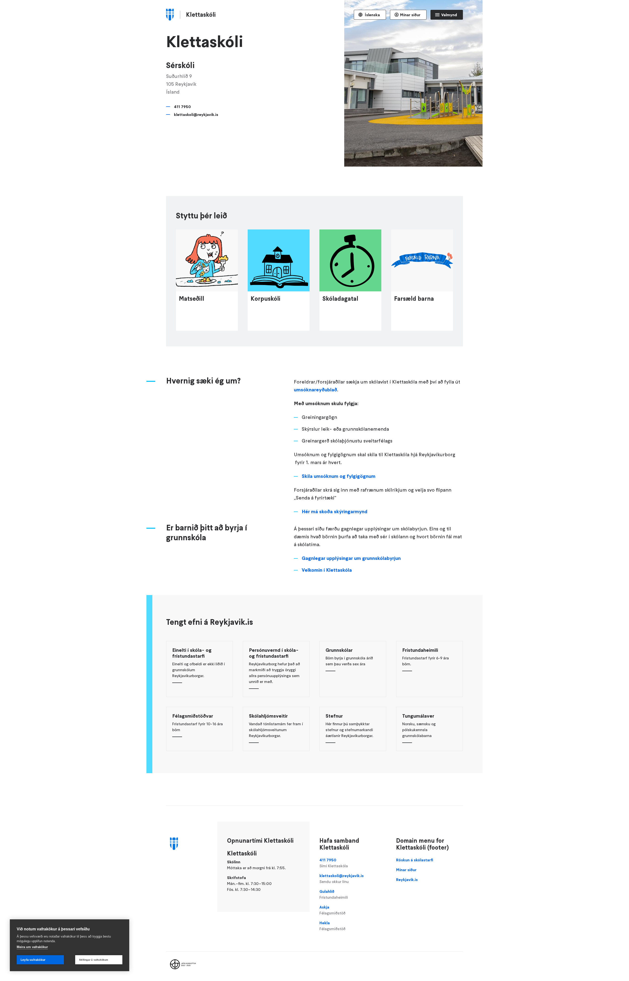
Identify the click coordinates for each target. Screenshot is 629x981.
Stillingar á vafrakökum (93, 959)
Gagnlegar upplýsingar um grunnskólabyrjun (351, 558)
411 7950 (182, 106)
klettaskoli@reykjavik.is (196, 114)
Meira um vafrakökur (32, 947)
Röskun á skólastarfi (414, 859)
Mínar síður (410, 14)
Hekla (332, 925)
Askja (332, 910)
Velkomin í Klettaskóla (327, 570)
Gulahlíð (333, 894)
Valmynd (449, 14)
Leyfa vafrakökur (33, 960)
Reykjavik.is (407, 879)
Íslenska (372, 14)
